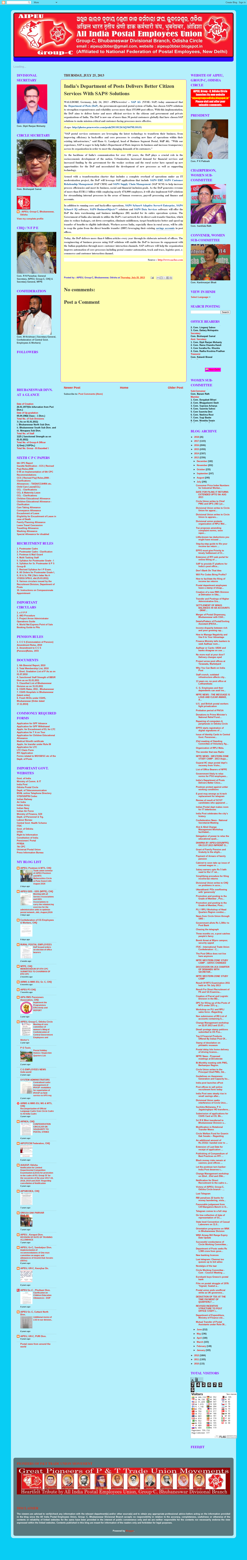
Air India (21, 802)
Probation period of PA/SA (209, 710)
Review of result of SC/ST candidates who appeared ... (212, 801)
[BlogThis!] (161, 278)
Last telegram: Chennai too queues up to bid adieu (210, 1260)
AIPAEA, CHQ (27, 1121)
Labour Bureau (24, 820)
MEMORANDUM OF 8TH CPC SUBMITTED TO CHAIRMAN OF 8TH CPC (35, 971)
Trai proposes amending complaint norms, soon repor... (209, 530)
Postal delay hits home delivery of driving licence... (212, 1050)
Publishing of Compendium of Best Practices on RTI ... (212, 1155)
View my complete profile (30, 219)
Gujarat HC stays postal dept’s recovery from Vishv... (211, 764)
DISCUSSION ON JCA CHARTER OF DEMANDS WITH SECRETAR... (212, 969)
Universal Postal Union (29, 849)
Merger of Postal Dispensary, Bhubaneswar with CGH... (211, 616)
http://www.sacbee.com (170, 260)
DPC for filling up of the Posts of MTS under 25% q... (213, 1004)
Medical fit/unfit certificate (30, 741)
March (200, 1342)
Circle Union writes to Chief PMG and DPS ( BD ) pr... (210, 502)
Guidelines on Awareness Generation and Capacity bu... (212, 1077)
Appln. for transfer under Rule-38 (34, 744)
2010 (197, 1364)
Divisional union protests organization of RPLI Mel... (211, 522)
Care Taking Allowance (28, 507)
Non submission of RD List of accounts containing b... (211, 1017)
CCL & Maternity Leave (28, 493)
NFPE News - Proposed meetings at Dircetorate (209, 1057)
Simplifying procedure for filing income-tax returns (212, 877)
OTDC (20, 832)
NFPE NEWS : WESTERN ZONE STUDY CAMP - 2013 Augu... (212, 757)
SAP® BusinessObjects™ (104, 209)
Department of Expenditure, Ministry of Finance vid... (210, 1316)
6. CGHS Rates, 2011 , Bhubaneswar (35, 689)
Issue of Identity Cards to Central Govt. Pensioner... (213, 735)
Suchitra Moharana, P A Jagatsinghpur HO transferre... (213, 1108)
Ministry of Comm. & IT (29, 781)
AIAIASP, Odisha (29, 1165)
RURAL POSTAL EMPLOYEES (36, 944)
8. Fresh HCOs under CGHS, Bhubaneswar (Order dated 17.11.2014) (31, 701)
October (201, 469)
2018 (197, 437)
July (199, 482)
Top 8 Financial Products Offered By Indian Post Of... (211, 1037)
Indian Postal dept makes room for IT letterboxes (212, 808)
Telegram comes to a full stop (211, 1211)
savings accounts (165, 228)
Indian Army (23, 805)
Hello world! (26, 1072)
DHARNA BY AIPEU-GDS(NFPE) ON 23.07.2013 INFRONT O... (212, 844)
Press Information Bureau (30, 852)
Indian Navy (23, 808)
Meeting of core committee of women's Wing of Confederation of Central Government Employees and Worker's (36, 1032)
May (199, 1334)
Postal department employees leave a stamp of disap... (211, 586)
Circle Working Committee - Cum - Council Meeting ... (210, 1271)
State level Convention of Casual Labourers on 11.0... (213, 1223)
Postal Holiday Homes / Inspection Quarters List (42, 1053)
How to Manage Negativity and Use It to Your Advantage (211, 636)
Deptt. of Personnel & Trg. (30, 817)
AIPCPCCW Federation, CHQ (35, 1143)
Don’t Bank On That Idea (208, 570)
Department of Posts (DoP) (83, 106)
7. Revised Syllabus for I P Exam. (34, 569)
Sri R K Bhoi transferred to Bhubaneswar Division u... (211, 1121)
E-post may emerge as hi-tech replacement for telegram (211, 795)
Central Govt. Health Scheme (32, 823)
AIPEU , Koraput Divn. (31, 1235)
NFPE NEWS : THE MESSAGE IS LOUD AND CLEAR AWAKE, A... (213, 697)
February (202, 1346)
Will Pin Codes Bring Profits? (211, 574)
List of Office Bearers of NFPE (211, 769)
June (199, 1329)
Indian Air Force (25, 811)
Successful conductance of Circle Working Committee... (212, 1243)
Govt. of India (24, 778)
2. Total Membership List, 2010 (33, 668)
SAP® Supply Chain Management (132, 184)
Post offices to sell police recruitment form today (209, 1088)
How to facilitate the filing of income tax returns (210, 580)
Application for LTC (27, 747)
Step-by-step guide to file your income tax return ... (211, 545)
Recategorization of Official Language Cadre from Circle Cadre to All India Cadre (37, 1111)
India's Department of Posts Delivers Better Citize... (210, 781)
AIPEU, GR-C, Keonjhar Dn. (34, 1268)
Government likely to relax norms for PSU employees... (212, 775)
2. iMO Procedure (26, 616)
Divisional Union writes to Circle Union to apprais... (213, 515)
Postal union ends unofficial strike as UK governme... (210, 1291)
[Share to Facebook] (167, 278)
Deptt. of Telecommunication (32, 790)
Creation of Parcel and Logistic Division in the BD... (212, 997)
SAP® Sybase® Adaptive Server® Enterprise (150, 205)
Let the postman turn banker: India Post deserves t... (211, 1168)
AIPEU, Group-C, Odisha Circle (36, 1022)
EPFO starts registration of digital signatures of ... (210, 729)
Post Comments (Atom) (90, 394)
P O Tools (25, 1048)
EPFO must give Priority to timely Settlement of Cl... (210, 551)
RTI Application (25, 753)
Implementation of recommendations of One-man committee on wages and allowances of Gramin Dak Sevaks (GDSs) (36, 1255)
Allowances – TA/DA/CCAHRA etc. (34, 484)
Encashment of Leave (28, 513)
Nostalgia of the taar (206, 1266)
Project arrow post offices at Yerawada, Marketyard (210, 662)
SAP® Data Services (145, 209)
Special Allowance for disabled (33, 534)
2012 (197, 1355)
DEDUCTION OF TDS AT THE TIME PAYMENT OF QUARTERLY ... (211, 1299)
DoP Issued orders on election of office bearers (42, 950)
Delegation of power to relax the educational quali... (212, 837)
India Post (22, 784)
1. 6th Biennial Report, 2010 (31, 665)
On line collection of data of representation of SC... (210, 1216)
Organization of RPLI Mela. (210, 748)
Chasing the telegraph (207, 929)
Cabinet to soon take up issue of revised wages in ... (213, 864)
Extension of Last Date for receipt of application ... (209, 1148)
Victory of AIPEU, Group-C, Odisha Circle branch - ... (210, 1188)
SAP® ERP (156, 180)
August (201, 478)
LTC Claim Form (25, 750)
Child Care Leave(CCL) (28, 487)
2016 (197, 445)
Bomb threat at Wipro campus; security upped (212, 941)
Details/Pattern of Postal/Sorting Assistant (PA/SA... (212, 622)
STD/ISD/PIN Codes (27, 796)
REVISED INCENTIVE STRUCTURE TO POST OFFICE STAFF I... (209, 1308)
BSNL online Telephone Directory (34, 793)
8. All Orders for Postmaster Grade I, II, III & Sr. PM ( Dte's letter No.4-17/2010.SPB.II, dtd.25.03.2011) (36, 575)
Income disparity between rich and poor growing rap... (211, 629)
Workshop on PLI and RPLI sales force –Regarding (210, 1010)
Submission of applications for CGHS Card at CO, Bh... (212, 1114)
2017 (197, 441)
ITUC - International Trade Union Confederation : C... (212, 948)
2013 (197, 457)
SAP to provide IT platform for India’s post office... (211, 565)
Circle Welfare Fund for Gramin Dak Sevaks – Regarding (212, 1134)
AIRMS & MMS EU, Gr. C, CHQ (36, 982)
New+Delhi (214, 369)
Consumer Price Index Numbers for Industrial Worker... (212, 486)
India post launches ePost (209, 1083)
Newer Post (72, 387)
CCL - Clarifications (27, 490)
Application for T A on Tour (31, 732)
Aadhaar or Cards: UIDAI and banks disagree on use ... (211, 649)
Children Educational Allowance (33, 498)
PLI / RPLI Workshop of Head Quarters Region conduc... (211, 910)
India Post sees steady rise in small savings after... (211, 1094)
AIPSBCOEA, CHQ (29, 1191)
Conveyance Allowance (29, 510)
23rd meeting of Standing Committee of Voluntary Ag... (212, 742)
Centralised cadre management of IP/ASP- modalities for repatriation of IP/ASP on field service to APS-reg (42, 1089)
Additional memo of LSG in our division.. (42, 1318)
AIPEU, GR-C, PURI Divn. (33, 1336)
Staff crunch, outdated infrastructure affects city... (211, 676)
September (203, 473)
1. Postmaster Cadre (27, 549)
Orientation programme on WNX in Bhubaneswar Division (212, 1230)
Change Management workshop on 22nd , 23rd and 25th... (212, 1175)
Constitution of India (27, 838)
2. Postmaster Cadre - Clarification (34, 552)
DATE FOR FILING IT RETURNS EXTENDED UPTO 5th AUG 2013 (212, 494)
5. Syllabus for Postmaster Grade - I (35, 561)
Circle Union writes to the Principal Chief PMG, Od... (211, 1070)
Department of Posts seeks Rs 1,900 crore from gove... (211, 1250)
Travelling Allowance (27, 528)
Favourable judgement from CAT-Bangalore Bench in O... (212, 1205)
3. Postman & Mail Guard (30, 554)
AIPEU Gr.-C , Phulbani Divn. (35, 1290)
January (201, 1350)
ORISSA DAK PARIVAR (32, 1213)
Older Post (175, 387)
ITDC (19, 826)
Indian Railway (24, 799)
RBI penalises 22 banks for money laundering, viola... (211, 1199)
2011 (197, 1359)
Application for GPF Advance (32, 723)
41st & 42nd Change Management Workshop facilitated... (209, 829)
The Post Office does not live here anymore (211, 955)
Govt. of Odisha (25, 829)
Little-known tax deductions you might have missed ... (212, 538)
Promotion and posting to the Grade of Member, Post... (211, 904)
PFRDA (20, 844)
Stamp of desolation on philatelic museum (208, 1044)
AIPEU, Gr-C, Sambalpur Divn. (36, 1247)
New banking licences (207, 1255)
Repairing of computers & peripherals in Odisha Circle (212, 722)
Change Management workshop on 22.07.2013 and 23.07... (212, 1024)
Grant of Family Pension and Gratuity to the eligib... (211, 850)
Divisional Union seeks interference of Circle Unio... (212, 1101)
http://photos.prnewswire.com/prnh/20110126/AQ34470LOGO (106, 127)
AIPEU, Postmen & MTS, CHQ (35, 868)
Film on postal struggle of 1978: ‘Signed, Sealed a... (212, 1284)
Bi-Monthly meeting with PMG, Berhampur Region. (212, 1064)
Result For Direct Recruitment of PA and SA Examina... (212, 990)
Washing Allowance (27, 531)
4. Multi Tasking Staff (28, 557)
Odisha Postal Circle (27, 787)
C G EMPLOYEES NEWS (33, 1069)
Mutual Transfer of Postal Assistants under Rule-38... (211, 1323)
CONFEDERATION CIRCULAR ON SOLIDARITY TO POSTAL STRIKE (42, 1128)
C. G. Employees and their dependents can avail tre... (211, 689)
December (202, 461)
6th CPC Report (25, 463)
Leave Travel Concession (30, 525)
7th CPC (21, 847)
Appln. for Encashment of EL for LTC (36, 729)
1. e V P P (22, 612)
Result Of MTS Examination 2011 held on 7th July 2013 (213, 984)
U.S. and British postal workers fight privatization (212, 705)
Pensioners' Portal (26, 841)
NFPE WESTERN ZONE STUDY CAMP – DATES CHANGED (212, 961)
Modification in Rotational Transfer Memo (209, 1128)
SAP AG (136, 102)
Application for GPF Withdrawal (33, 726)
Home (124, 387)
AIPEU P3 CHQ (28, 990)
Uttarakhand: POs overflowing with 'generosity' (211, 890)
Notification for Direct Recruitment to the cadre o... (212, 1181)
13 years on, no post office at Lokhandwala (211, 682)
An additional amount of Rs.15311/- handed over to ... (212, 1141)
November (202, 465)
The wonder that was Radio (210, 752)
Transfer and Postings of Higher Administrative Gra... (212, 600)
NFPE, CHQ (26, 966)
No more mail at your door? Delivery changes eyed (210, 656)
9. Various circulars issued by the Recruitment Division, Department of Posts (36, 584)
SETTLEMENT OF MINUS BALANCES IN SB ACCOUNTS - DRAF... (213, 608)
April (199, 1338)
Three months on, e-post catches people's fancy (213, 935)
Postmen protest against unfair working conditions (212, 788)
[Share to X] (164, 278)
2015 (197, 449)
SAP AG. (165, 141)
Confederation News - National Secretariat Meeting (211, 821)
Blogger (130, 1531)
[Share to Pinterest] (171, 278)
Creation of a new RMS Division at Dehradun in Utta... (212, 593)
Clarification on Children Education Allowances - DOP (42, 1295)
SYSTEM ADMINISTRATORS (35, 1080)
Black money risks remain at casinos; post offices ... (210, 1161)
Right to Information (27, 835)
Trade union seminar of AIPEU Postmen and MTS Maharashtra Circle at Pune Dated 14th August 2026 (43, 877)
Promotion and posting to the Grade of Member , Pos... (211, 897)
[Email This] (158, 278)
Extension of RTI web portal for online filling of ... (212, 558)
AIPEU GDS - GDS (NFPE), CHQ (36, 891)
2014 (197, 453)
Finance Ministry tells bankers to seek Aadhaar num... (213, 642)
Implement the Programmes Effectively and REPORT (40, 1006)
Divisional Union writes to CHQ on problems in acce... (212, 884)
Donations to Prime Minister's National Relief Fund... (211, 716)
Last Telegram (203, 1194)
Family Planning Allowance (31, 522)
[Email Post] (152, 277)
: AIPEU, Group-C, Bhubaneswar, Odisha (37, 213)
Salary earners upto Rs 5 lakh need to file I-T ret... (211, 870)
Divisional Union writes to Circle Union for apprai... (213, 509)
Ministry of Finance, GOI (29, 814)
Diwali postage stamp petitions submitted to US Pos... (212, 1030)
